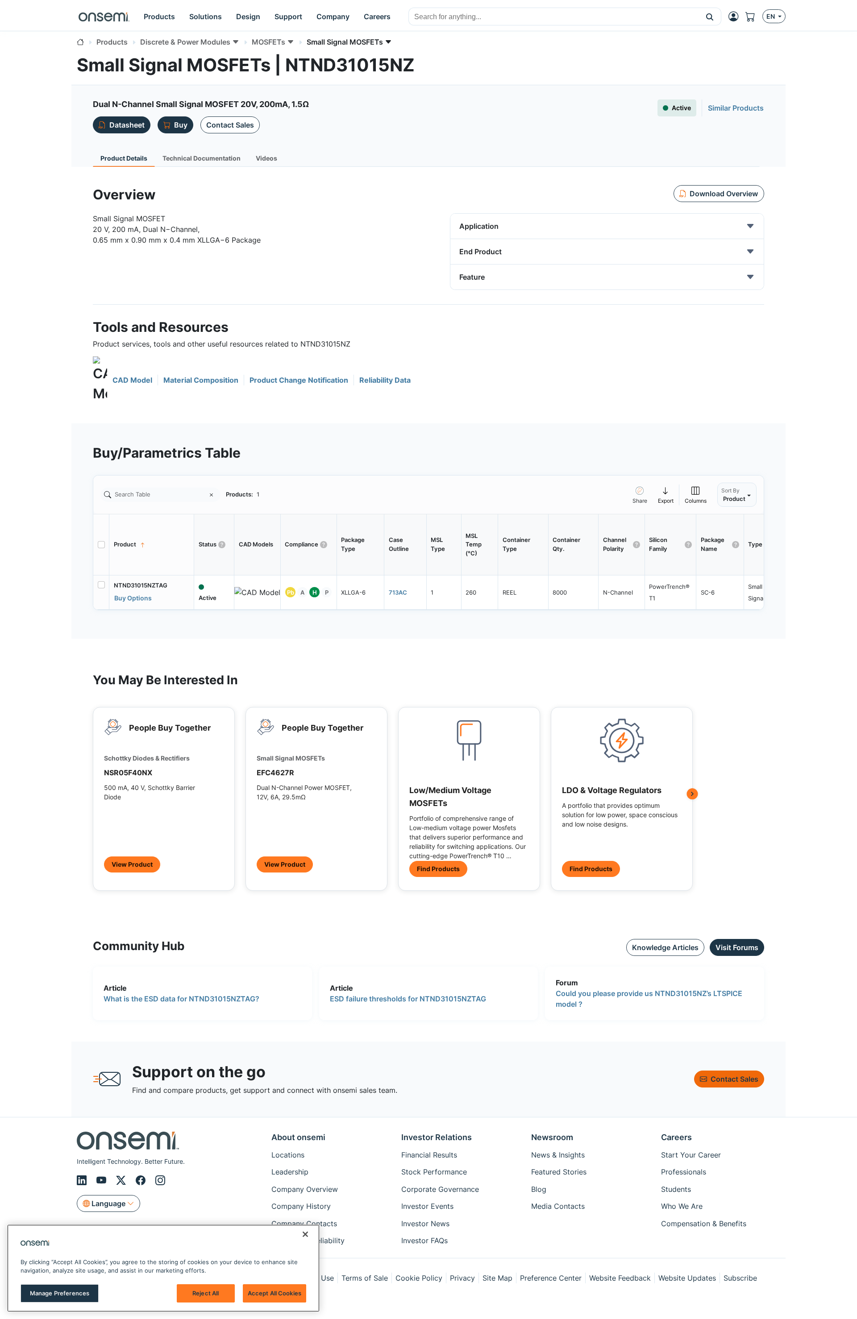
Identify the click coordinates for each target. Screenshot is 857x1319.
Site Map (497, 1278)
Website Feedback (620, 1278)
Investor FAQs (424, 1240)
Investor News (425, 1223)
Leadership (289, 1171)
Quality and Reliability (308, 1240)
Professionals (683, 1171)
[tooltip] (666, 494)
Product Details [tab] (123, 158)
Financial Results (429, 1154)
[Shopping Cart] (753, 16)
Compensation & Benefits (703, 1223)
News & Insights (558, 1154)
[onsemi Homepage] (104, 16)
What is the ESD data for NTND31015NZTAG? (181, 998)
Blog (538, 1189)
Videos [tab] (266, 158)
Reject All (205, 1293)
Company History (301, 1206)
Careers (676, 1137)
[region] (163, 1268)
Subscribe (740, 1278)
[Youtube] (102, 1180)
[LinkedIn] (83, 1180)
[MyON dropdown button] (736, 16)
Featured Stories (559, 1171)
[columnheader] (151, 544)
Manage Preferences (59, 1293)
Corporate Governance (440, 1189)
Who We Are (682, 1206)
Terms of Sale (364, 1278)
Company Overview (304, 1189)
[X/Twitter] (122, 1180)
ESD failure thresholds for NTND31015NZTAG (408, 998)
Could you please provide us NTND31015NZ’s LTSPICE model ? (649, 999)
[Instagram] (160, 1180)
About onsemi (298, 1137)
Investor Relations (436, 1137)
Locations (287, 1154)
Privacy (462, 1278)
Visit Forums (737, 947)
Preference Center (551, 1278)
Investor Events (427, 1206)
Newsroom (552, 1137)
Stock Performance (434, 1171)
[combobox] (554, 17)
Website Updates (687, 1278)
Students (676, 1189)
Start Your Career (691, 1154)
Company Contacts (304, 1223)
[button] (710, 16)
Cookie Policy (418, 1278)
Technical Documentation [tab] (201, 158)
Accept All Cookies (274, 1293)
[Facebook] (142, 1180)
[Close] (305, 1234)
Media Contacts (558, 1206)
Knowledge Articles (665, 947)
